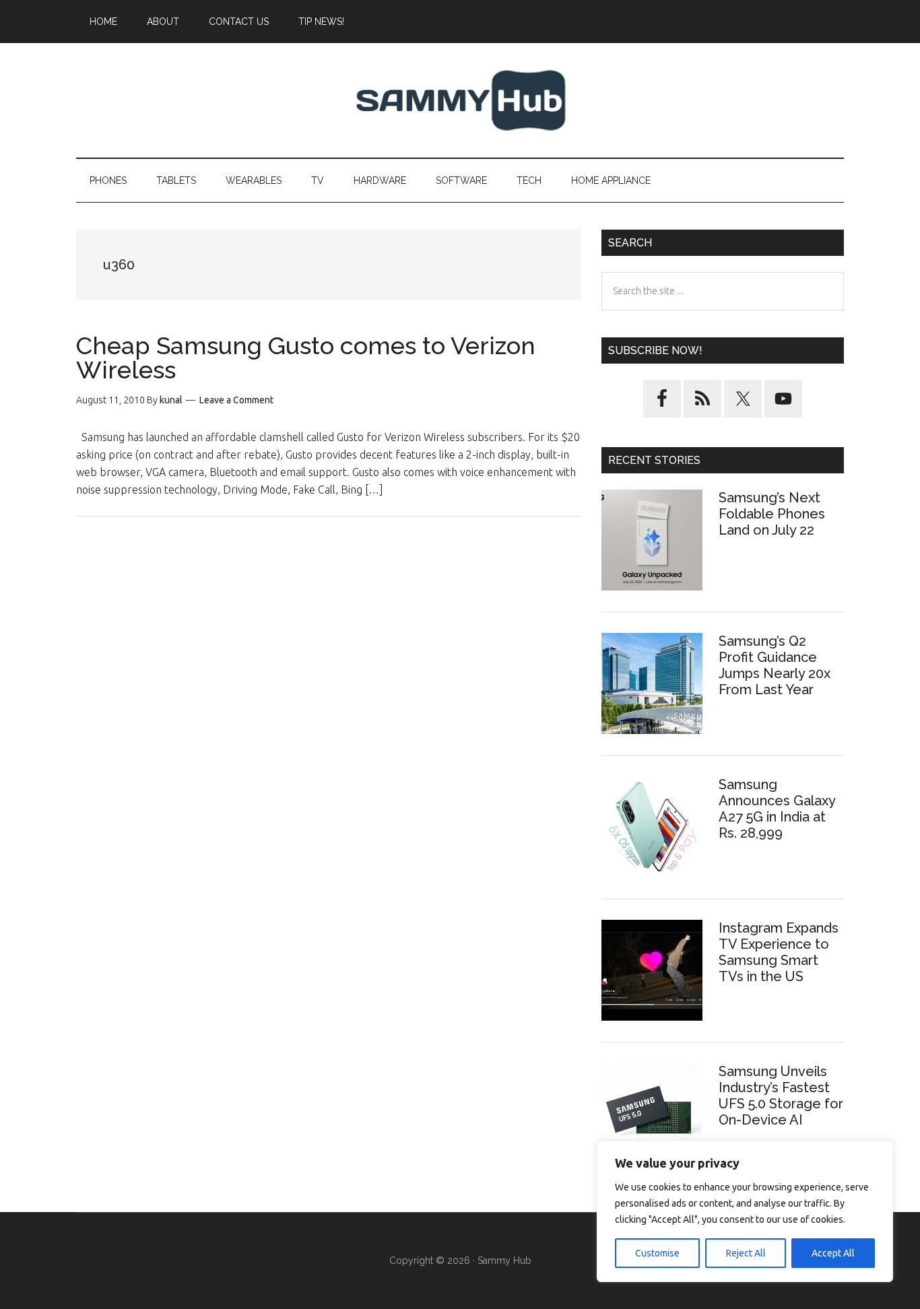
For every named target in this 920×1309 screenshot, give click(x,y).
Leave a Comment (236, 400)
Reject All (746, 1253)
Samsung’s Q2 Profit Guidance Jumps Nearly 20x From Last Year (774, 665)
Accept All (833, 1253)
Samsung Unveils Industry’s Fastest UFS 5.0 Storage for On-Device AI (781, 1095)
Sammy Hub (460, 100)
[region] (745, 1211)
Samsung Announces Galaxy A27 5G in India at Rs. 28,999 (777, 808)
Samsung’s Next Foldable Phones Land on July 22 (772, 514)
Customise (657, 1253)
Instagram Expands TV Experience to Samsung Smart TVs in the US (779, 952)
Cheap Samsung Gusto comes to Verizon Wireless (305, 357)
